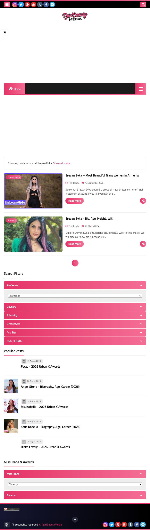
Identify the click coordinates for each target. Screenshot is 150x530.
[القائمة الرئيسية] (140, 88)
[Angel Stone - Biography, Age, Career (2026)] (11, 386)
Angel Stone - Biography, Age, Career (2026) (50, 386)
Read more (74, 200)
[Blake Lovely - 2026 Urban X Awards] (11, 446)
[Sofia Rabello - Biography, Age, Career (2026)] (11, 426)
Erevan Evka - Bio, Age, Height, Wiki (89, 218)
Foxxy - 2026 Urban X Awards (40, 366)
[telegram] (52, 4)
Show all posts (61, 163)
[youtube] (33, 4)
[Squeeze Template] (7, 524)
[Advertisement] (75, 52)
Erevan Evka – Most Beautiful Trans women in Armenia (102, 175)
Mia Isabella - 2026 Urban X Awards (44, 407)
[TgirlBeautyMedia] (75, 16)
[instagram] (15, 4)
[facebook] (46, 4)
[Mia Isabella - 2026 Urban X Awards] (11, 406)
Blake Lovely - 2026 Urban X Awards (45, 447)
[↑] (75, 520)
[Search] (143, 4)
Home (17, 89)
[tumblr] (40, 4)
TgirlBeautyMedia (52, 525)
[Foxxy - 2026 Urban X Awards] (11, 366)
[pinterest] (27, 4)
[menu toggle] (7, 4)
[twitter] (21, 4)
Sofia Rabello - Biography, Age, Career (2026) (50, 427)
